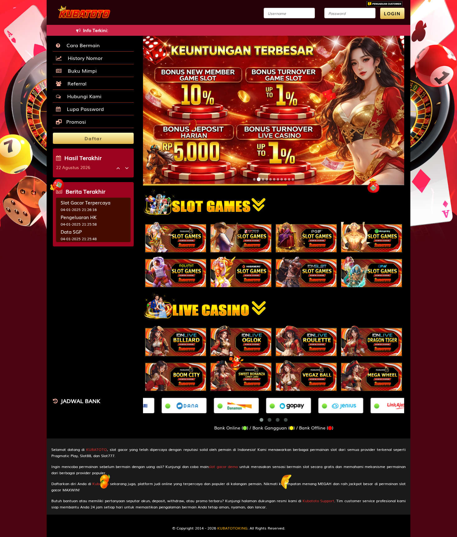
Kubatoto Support (318, 500)
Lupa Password (84, 108)
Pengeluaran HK (79, 216)
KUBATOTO (96, 449)
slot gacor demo (223, 466)
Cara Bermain (81, 45)
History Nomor (84, 58)
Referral (75, 83)
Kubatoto (100, 483)
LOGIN (392, 13)
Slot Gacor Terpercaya (85, 202)
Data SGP (71, 231)
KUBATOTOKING (232, 528)
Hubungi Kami (82, 96)
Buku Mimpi (81, 70)
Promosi (75, 121)
